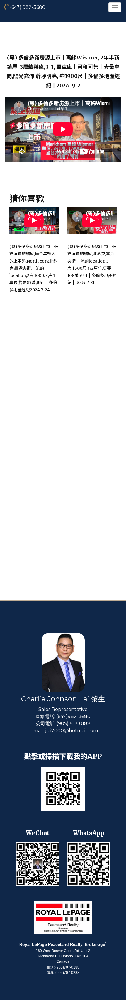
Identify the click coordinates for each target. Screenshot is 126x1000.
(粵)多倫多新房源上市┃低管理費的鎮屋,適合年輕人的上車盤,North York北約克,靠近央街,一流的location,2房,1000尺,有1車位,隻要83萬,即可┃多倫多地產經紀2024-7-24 (33, 268)
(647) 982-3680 (27, 7)
